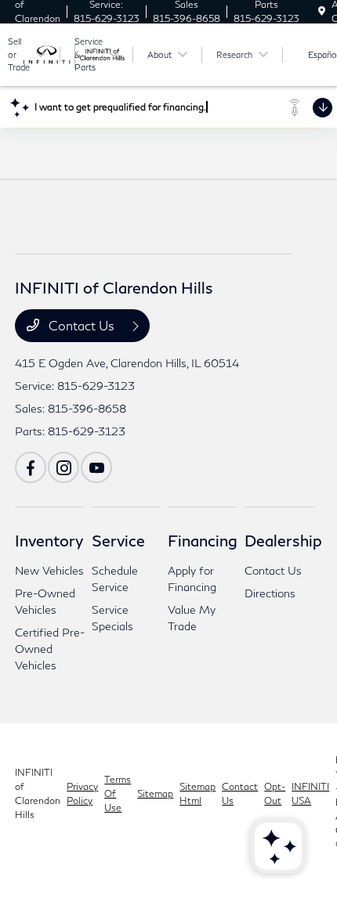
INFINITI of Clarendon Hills (37, 793)
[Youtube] (96, 467)
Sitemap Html (197, 793)
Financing (202, 540)
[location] (321, 11)
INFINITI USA (310, 793)
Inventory (49, 540)
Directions (270, 593)
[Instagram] (63, 467)
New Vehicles (49, 570)
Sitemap (155, 793)
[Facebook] (30, 467)
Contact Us (81, 325)
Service (118, 540)
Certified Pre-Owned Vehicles (50, 649)
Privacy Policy (82, 793)
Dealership (283, 540)
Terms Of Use (117, 793)
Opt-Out (274, 793)
